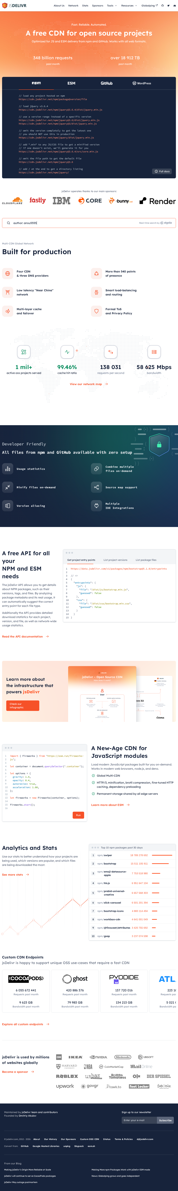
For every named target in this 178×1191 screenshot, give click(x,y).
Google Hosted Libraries (46, 1146)
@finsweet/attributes (113, 927)
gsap (103, 936)
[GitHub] (162, 5)
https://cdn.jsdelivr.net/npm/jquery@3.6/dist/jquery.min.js (59, 120)
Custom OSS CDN (89, 1139)
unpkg (66, 1146)
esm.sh (91, 1146)
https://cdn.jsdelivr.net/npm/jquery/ (44, 172)
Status (106, 1139)
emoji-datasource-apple (112, 873)
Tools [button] (110, 5)
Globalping (148, 5)
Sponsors (97, 5)
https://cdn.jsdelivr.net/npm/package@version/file (53, 99)
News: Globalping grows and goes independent (116, 1176)
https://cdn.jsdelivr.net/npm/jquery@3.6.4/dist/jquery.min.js (60, 109)
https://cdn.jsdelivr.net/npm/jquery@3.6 (46, 162)
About (36, 1139)
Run (78, 815)
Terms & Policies (124, 1139)
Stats (85, 5)
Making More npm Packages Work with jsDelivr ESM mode (121, 1169)
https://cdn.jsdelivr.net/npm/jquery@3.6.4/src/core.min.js (58, 151)
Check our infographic (16, 705)
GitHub (25, 1146)
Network (73, 5)
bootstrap (106, 863)
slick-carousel (109, 902)
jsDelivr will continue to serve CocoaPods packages (30, 1176)
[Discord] (174, 5)
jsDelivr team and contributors (40, 1112)
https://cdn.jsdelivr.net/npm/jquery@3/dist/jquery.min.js (58, 123)
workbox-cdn (108, 919)
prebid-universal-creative (111, 893)
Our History (50, 1139)
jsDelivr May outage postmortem (20, 1182)
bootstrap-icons (110, 911)
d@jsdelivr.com (145, 1139)
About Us (59, 5)
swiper (104, 855)
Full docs (164, 171)
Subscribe (165, 1120)
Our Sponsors (68, 1139)
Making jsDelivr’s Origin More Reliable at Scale (27, 1169)
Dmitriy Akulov (27, 1115)
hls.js (103, 883)
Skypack (79, 1146)
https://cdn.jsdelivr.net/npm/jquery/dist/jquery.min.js (56, 137)
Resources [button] (127, 5)
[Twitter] (168, 5)
